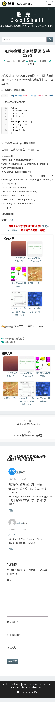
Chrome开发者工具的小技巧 (34, 260)
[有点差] (5, 326)
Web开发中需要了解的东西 (35, 310)
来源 (10, 220)
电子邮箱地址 (15, 634)
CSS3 (12, 341)
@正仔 (11, 535)
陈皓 (31, 61)
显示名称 (12, 622)
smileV (19, 523)
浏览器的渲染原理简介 (19, 285)
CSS (6, 341)
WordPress (40, 684)
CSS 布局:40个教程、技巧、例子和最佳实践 (18, 311)
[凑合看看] (7, 326)
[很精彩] (12, 326)
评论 (10, 580)
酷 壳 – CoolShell (20, 3)
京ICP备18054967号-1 (27, 692)
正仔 (18, 472)
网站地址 (11, 647)
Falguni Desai (37, 687)
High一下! (50, 8)
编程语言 (20, 338)
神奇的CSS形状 (35, 283)
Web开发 (9, 338)
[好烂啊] (2, 326)
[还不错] (9, 326)
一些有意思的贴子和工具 (19, 260)
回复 (10, 510)
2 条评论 (42, 61)
